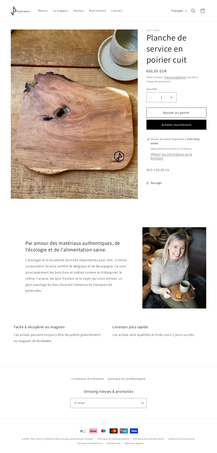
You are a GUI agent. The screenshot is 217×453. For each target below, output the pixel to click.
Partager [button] (156, 183)
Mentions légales (134, 443)
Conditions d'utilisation (87, 379)
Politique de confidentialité (148, 438)
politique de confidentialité (127, 379)
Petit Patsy (37, 438)
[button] (193, 10)
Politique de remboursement (113, 438)
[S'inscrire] (141, 403)
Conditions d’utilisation (181, 438)
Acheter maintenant (176, 125)
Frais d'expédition (175, 77)
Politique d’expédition (89, 443)
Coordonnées (113, 443)
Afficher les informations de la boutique (171, 156)
